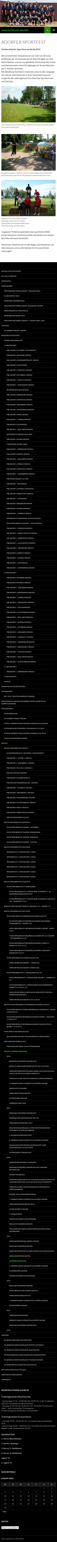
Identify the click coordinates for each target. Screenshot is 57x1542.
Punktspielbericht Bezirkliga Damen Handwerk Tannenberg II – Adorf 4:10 (29, 922)
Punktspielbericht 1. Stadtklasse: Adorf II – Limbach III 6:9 (32, 979)
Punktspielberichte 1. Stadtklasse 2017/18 (24, 973)
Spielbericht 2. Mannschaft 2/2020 (21, 857)
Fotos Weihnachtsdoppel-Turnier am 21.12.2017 (24, 728)
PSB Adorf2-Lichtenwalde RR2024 (21, 612)
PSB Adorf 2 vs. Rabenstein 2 (18, 778)
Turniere (5, 326)
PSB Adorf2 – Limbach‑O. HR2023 (20, 637)
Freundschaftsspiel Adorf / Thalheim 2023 (22, 291)
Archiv (4, 743)
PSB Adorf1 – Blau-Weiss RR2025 (20, 429)
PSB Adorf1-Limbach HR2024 (18, 464)
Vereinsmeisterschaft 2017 (20, 1123)
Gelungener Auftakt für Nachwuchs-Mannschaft (28, 1036)
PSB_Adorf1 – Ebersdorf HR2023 (20, 548)
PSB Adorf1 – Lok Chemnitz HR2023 (21, 543)
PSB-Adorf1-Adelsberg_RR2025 (19, 405)
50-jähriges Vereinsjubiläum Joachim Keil (22, 1350)
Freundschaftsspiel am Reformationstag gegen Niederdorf (30, 1230)
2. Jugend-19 (6, 1463)
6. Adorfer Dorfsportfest (20, 1135)
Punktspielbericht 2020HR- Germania (22, 837)
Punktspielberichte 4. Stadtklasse (21, 887)
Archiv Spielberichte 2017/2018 (17, 911)
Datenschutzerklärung (11, 1375)
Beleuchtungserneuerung (21, 1224)
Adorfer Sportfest (17, 1261)
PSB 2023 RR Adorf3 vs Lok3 (18, 817)
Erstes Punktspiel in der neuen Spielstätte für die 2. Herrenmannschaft (31, 993)
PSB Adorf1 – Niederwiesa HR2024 (21, 474)
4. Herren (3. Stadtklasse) (11, 1453)
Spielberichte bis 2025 (10, 335)
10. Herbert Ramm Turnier (15, 330)
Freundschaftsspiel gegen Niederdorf (23, 1046)
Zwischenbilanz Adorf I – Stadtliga (24, 963)
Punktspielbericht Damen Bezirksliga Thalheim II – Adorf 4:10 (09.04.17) (31, 1010)
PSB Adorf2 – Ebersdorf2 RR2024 (20, 602)
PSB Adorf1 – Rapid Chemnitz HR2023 (22, 533)
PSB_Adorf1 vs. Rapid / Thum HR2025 (21, 350)
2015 (8, 1236)
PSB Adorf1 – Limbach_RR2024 (19, 513)
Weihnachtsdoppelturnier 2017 (23, 1113)
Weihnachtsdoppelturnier (21, 1246)
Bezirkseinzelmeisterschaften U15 (24, 1118)
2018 (8, 1056)
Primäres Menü (54, 30)
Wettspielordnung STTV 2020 (13, 1370)
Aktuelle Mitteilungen (11, 271)
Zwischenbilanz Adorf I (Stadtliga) (24, 968)
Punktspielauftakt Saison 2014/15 (23, 1291)
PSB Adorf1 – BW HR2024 (17, 484)
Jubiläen (5, 1335)
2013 (8, 1310)
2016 (8, 1157)
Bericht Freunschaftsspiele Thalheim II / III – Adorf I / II (27, 906)
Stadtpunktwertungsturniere (22, 1219)
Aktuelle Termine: (9, 276)
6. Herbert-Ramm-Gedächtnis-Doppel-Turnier (28, 1266)
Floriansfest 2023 (11, 296)
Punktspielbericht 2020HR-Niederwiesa (23, 832)
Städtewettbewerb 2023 (14, 301)
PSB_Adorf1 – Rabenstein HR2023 (20, 538)
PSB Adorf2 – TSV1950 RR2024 (18, 607)
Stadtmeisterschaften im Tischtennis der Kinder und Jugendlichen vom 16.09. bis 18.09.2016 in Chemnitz (32, 1181)
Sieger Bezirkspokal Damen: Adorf (24, 1241)
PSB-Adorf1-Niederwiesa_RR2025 (20, 410)
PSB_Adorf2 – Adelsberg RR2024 (20, 588)
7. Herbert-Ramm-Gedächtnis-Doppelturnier (28, 1199)
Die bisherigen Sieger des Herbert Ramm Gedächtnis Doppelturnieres (23, 702)
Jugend (7, 681)
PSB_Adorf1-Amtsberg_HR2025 (19, 375)
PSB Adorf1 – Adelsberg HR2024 (20, 459)
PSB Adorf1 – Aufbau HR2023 (18, 558)
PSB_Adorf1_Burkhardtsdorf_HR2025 (23, 360)
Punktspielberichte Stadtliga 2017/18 (22, 958)
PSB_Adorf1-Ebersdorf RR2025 (19, 395)
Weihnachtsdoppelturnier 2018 (23, 1061)
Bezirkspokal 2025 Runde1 (18, 390)
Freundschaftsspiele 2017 (15, 1041)
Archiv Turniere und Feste (15, 1051)
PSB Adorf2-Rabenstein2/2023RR (20, 812)
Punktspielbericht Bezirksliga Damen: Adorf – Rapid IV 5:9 (31, 929)
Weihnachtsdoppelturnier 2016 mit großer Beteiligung (28, 1168)
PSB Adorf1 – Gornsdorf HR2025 (20, 385)
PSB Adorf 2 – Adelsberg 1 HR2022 (20, 763)
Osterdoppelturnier (18, 1098)
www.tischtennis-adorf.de (14, 30)
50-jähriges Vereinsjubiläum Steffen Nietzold (23, 1345)
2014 (8, 1281)
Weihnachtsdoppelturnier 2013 (23, 1325)
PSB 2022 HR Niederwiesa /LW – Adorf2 (22, 783)
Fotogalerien (7, 709)
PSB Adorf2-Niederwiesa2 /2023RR (21, 798)
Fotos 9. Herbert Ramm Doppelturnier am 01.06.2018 (26, 723)
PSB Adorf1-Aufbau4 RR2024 (18, 508)
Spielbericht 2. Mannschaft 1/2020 (21, 852)
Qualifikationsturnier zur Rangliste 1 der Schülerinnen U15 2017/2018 (27, 1146)
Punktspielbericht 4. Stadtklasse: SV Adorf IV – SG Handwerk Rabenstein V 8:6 (30, 893)
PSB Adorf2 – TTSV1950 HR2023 (19, 652)
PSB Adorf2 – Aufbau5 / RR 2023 (19, 788)
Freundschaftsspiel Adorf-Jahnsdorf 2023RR (23, 306)
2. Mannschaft (10, 573)
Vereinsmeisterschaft (18, 1315)
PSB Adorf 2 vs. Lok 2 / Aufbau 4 (19, 768)
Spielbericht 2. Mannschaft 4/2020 (21, 867)
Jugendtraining (11, 714)
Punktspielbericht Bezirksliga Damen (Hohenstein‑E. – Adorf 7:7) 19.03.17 (30, 1025)
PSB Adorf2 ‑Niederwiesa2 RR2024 (21, 592)
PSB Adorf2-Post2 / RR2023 (17, 807)
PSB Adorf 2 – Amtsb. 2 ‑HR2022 (19, 758)
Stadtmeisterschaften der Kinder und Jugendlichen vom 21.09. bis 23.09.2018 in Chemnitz (31, 1072)
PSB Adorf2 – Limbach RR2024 (19, 597)
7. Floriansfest (15, 1214)
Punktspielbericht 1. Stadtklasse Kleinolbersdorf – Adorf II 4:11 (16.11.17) (31, 986)
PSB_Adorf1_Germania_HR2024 (19, 469)
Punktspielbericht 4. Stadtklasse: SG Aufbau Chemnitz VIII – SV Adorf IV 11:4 (32, 900)
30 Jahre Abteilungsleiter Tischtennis (20, 1365)
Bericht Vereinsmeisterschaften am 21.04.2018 (29, 1066)
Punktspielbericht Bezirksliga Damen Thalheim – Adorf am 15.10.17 (30, 951)
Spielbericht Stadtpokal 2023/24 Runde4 (24, 518)
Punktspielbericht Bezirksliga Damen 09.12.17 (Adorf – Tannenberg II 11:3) (32, 937)
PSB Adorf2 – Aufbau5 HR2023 (19, 622)
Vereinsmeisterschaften (19, 1093)
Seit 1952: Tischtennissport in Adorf (19, 696)
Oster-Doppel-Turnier (18, 1209)
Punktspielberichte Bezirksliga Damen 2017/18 (26, 916)
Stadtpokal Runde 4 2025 (17, 444)
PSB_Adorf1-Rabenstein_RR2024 (20, 494)
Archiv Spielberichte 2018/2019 (17, 882)
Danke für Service (17, 1175)
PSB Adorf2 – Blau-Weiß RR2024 (20, 617)
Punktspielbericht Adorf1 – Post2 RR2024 (24, 523)
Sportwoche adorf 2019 (14, 316)
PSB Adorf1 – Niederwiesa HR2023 (21, 568)
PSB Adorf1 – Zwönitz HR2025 (19, 380)
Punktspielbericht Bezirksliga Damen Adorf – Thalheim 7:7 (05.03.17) (30, 1018)
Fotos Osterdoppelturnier (15, 738)
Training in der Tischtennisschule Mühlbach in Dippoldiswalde (29, 1188)
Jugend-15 (5, 1458)
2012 (8, 1330)
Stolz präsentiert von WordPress (12, 1539)
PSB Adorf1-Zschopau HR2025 (19, 355)
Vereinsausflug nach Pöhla (16, 311)
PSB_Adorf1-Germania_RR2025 (19, 400)
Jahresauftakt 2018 (17, 1103)
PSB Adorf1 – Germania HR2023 (19, 528)
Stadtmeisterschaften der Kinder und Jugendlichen (31, 1251)
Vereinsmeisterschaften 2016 (21, 1204)
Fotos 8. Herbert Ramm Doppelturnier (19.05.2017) (25, 733)
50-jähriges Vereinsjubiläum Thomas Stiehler (23, 1360)
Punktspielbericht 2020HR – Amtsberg (23, 827)
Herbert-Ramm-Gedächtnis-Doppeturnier (27, 1320)
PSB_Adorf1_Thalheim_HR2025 (19, 370)
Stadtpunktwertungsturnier (22, 1276)
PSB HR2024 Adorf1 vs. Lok (17, 479)
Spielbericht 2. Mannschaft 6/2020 (21, 877)
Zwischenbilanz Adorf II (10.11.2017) (24, 1000)
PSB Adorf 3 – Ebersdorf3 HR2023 (20, 672)
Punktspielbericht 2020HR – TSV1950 (22, 842)
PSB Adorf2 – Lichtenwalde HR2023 (21, 662)
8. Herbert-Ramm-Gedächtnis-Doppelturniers (28, 1140)
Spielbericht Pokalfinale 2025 (19, 434)
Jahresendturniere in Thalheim (22, 1162)
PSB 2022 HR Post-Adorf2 (17, 773)
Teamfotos (6, 281)
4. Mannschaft (10, 677)
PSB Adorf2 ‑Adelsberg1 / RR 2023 (20, 793)
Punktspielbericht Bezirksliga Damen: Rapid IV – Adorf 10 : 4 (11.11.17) (29, 944)
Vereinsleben (7, 286)
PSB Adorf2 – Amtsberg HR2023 (19, 627)
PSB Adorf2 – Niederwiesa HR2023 (21, 642)
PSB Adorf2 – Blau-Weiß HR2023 (20, 657)
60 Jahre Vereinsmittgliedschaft (18, 1340)
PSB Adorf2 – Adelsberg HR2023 (20, 632)
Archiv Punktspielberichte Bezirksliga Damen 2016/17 (27, 1005)
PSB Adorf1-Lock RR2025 (17, 424)
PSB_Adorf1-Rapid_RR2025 (17, 415)
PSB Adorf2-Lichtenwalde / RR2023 (21, 803)
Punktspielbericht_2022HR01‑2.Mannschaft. (25, 753)
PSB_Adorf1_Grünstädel (17, 365)
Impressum (5, 1380)
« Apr (4, 1511)
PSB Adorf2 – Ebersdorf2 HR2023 (20, 647)
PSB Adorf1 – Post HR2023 (17, 563)
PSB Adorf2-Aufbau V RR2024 (19, 583)
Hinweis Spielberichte (13, 340)
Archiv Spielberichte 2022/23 (16, 748)
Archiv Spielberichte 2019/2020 (17, 847)
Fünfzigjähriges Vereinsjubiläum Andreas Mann (25, 1355)
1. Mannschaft (10, 345)
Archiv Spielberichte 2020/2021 (17, 822)
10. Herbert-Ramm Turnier (15, 718)
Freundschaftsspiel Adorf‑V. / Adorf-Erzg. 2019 (24, 321)
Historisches (6, 691)
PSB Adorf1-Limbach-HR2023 (18, 553)
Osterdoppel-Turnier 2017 (20, 1152)
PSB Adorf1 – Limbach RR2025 (19, 419)
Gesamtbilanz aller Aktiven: (13, 686)
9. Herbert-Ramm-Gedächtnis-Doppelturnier (28, 1083)
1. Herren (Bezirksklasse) (11, 1439)
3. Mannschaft (10, 667)
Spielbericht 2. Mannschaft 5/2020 (21, 872)
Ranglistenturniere (18, 1088)
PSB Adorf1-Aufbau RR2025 (18, 439)
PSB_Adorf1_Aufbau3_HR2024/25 (20, 489)
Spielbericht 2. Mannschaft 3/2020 (21, 862)
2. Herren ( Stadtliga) (9, 1443)
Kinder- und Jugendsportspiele (22, 1194)
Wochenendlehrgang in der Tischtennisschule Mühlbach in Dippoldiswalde (29, 1129)
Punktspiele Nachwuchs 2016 (16, 1032)
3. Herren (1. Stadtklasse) (11, 1448)
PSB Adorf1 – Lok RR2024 (17, 499)
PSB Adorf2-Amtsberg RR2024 (19, 578)
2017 (8, 1108)
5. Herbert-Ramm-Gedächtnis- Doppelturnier (28, 1300)
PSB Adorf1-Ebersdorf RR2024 (19, 504)
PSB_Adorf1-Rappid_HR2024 (18, 454)
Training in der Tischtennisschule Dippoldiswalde (31, 1078)
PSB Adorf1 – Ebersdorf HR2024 (20, 449)
